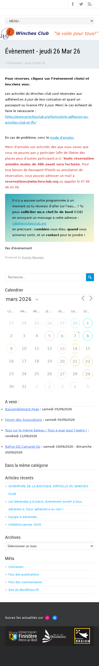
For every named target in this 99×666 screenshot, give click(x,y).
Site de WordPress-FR (23, 590)
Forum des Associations (23, 420)
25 (36, 323)
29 (87, 374)
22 (87, 361)
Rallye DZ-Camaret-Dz (22, 446)
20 (62, 361)
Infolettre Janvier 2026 (24, 524)
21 (75, 361)
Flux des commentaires (25, 582)
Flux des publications (23, 574)
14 (75, 348)
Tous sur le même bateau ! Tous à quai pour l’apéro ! (46, 430)
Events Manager (33, 257)
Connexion (16, 567)
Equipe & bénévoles (22, 517)
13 (62, 348)
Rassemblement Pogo (22, 409)
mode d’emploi (62, 137)
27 (62, 323)
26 (49, 323)
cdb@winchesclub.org (29, 223)
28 (75, 323)
